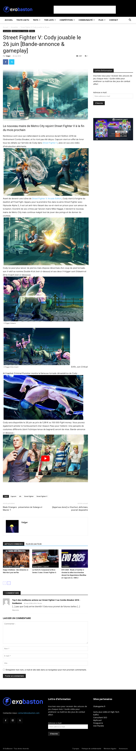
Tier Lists (49, 20)
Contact (113, 20)
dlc (20, 496)
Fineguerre (98, 723)
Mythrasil (97, 720)
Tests (35, 20)
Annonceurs (123, 748)
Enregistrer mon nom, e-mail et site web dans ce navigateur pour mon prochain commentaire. (46, 670)
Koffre (96, 714)
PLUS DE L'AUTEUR (34, 544)
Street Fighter (29, 496)
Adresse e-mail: (100, 92)
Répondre (15, 610)
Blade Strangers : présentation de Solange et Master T (22, 508)
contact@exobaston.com (28, 713)
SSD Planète (98, 726)
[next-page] (8, 583)
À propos (76, 748)
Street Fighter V (50, 143)
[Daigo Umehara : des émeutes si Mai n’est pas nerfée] (16, 559)
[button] (130, 20)
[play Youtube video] (45, 458)
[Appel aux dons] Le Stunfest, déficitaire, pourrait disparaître (70, 508)
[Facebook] (5, 62)
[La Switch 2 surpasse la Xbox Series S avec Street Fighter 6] (45, 559)
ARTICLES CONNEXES (14, 544)
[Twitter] (11, 62)
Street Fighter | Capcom (20, 31)
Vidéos (32, 31)
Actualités (14, 27)
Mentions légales (110, 748)
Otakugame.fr (99, 706)
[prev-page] (4, 583)
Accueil (9, 20)
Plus (101, 20)
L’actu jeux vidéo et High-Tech (106, 712)
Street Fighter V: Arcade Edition (47, 198)
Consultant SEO (100, 717)
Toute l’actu (22, 20)
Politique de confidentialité (91, 748)
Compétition (66, 20)
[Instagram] (12, 720)
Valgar (8, 56)
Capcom (13, 496)
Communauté (86, 20)
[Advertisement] (85, 10)
